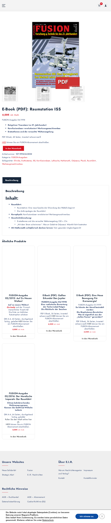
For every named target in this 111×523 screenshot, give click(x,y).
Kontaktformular (90, 478)
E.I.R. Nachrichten (35, 474)
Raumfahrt (91, 160)
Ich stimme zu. (87, 516)
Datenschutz (48, 520)
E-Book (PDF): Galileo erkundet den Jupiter (54, 297)
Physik (83, 160)
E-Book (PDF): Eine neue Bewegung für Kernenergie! (89, 298)
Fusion (30, 470)
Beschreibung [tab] (11, 180)
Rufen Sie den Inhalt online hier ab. (18, 420)
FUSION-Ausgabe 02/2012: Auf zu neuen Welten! (18, 298)
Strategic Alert (8, 474)
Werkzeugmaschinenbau (12, 163)
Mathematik (65, 160)
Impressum (88, 470)
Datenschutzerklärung (11, 501)
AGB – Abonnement (36, 497)
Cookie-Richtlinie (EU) (36, 501)
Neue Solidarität (9, 470)
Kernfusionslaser (43, 160)
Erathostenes (26, 160)
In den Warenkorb (13, 148)
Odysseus (75, 160)
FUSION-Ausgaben (19, 157)
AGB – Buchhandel (10, 497)
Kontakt (61, 478)
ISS (34, 160)
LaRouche (55, 160)
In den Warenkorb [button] (18, 336)
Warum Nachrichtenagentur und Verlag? (70, 472)
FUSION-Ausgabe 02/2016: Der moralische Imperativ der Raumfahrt (18, 396)
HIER (4, 142)
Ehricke (17, 160)
